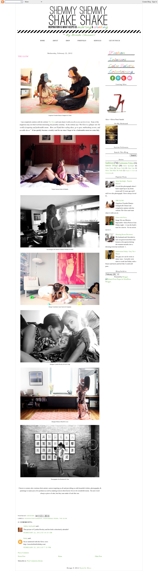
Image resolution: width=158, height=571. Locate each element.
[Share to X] (43, 516)
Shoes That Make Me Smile (113, 170)
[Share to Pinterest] (48, 516)
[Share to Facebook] (46, 516)
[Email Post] (36, 516)
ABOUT (55, 41)
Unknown (31, 516)
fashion (109, 162)
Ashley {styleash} (29, 526)
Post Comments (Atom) (34, 561)
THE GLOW (120, 200)
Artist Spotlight (128, 166)
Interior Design (111, 165)
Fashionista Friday (126, 163)
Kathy (25, 538)
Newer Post (21, 556)
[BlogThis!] (41, 516)
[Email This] (39, 516)
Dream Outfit (121, 168)
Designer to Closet (130, 170)
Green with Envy (121, 217)
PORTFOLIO (82, 41)
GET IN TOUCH (114, 41)
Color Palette (109, 168)
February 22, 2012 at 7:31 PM (37, 547)
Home (60, 556)
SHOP (68, 41)
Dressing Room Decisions (124, 234)
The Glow (52, 122)
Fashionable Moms (50, 518)
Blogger (125, 277)
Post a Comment (23, 553)
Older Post (98, 556)
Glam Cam (131, 168)
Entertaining (108, 173)
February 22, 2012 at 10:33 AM (37, 533)
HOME (42, 41)
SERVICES (97, 41)
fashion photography (33, 518)
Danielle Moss (85, 568)
